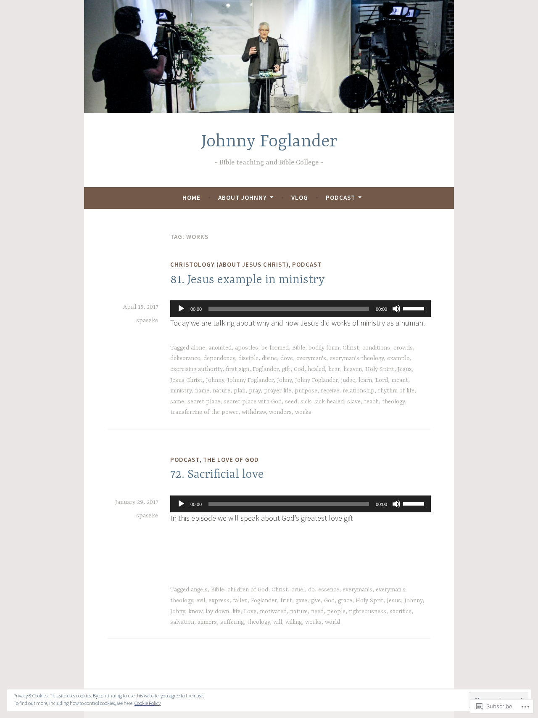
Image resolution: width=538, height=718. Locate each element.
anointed (220, 347)
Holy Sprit (369, 600)
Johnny (215, 380)
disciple (248, 358)
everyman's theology (357, 358)
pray (255, 390)
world (332, 622)
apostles (246, 347)
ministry (181, 390)
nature (221, 390)
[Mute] (396, 309)
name (202, 390)
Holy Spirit (379, 369)
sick (306, 401)
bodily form (324, 347)
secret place (203, 401)
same (177, 401)
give (316, 600)
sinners (207, 622)
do (311, 589)
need (317, 611)
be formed (275, 347)
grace (345, 600)
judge (348, 380)
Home (191, 197)
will (277, 622)
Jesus (405, 369)
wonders (280, 412)
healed (316, 369)
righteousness (367, 611)
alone (198, 347)
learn (365, 380)
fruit (286, 600)
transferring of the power (204, 412)
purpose (306, 390)
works (303, 412)
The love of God (231, 460)
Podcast (340, 197)
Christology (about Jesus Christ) (229, 264)
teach (371, 401)
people (336, 611)
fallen (240, 600)
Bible (298, 347)
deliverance (185, 358)
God (299, 369)
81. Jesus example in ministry (247, 280)
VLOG (299, 197)
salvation (182, 622)
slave (354, 401)
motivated (273, 611)
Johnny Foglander (269, 142)
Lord (381, 380)
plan (239, 390)
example (398, 358)
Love (250, 611)
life (236, 611)
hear (334, 369)
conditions (376, 347)
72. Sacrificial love (217, 475)
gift (286, 369)
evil (200, 600)
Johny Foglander (316, 380)
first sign (237, 369)
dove (286, 358)
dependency (219, 358)
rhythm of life (396, 390)
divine (269, 358)
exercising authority (196, 369)
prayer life (277, 390)
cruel (298, 589)
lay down (217, 611)
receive (330, 390)
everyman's (311, 358)
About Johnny (242, 197)
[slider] (415, 307)
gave (301, 600)
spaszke (147, 320)
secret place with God (253, 401)
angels (199, 589)
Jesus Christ (186, 380)
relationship (358, 390)
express (218, 600)
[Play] (181, 309)
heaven (352, 369)
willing (293, 622)
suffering (232, 622)
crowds (403, 347)
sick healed (329, 401)
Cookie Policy (147, 703)
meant (399, 380)
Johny (284, 380)
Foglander (266, 369)
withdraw (254, 412)
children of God (247, 589)
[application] (300, 308)
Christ (351, 347)
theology (393, 401)
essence (328, 589)
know (195, 611)
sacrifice (400, 611)
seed (291, 401)
